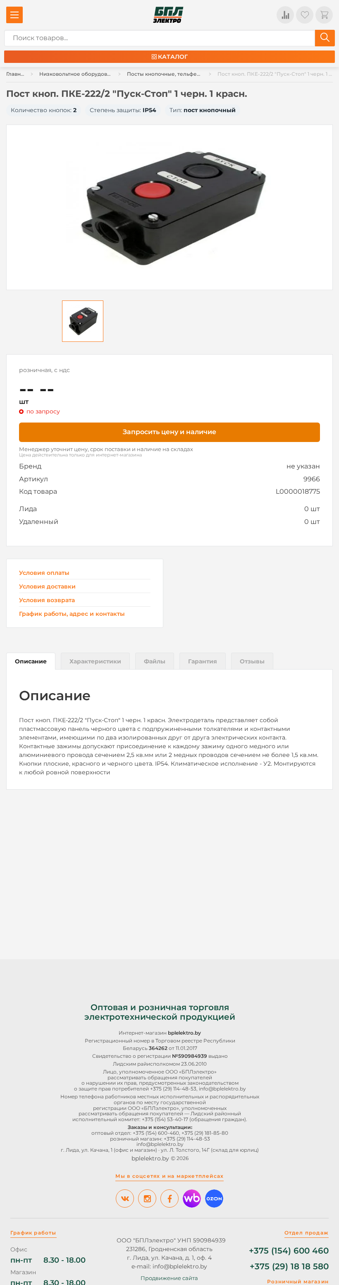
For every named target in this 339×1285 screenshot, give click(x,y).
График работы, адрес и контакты (72, 613)
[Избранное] (304, 15)
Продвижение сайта (169, 1278)
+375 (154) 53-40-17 (165, 1119)
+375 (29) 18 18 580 (289, 1266)
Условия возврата (47, 600)
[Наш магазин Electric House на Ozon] (214, 1198)
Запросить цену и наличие (169, 432)
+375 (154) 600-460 (156, 1133)
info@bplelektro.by (222, 1089)
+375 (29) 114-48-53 (173, 1089)
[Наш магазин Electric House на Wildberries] (192, 1198)
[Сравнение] (285, 15)
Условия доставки (47, 586)
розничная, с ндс (44, 370)
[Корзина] (324, 15)
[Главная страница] (168, 15)
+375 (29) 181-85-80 (204, 1133)
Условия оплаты (44, 572)
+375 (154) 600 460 (289, 1251)
